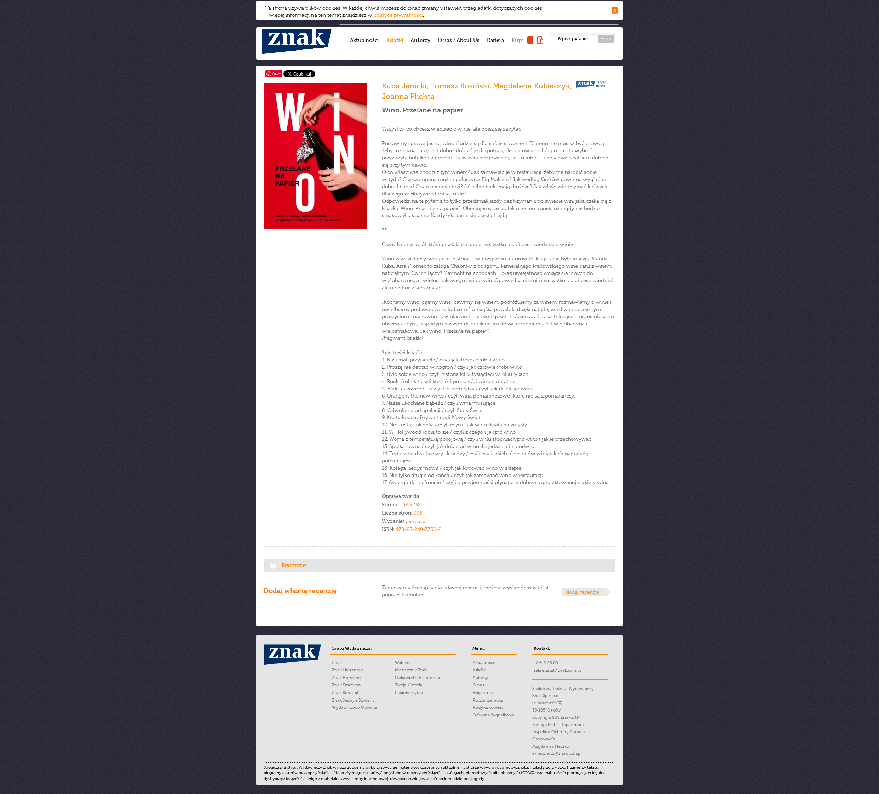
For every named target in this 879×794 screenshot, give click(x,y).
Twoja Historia (408, 685)
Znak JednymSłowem (353, 700)
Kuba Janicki (404, 85)
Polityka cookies (488, 707)
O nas (445, 40)
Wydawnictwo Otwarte (354, 707)
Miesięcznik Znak (411, 670)
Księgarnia (483, 692)
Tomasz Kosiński (460, 85)
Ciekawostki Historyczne (418, 677)
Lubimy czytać (409, 692)
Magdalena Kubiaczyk (531, 85)
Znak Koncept (345, 692)
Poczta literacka (488, 700)
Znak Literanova (348, 670)
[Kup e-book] (540, 42)
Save (276, 73)
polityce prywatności (398, 15)
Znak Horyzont (346, 677)
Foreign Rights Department (558, 724)
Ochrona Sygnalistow (493, 715)
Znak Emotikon (346, 685)
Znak (337, 662)
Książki (394, 40)
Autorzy (420, 40)
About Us (468, 40)
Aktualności (364, 40)
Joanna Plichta (408, 96)
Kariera (495, 40)
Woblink (402, 662)
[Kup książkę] (530, 42)
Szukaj (606, 38)
